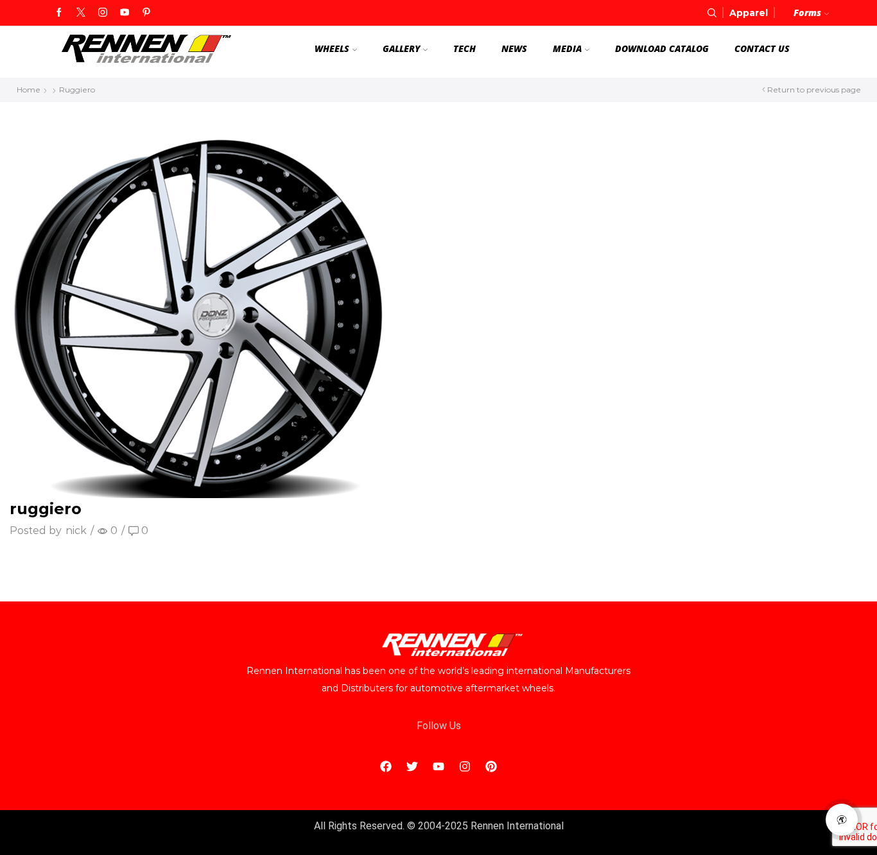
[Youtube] (124, 13)
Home (28, 89)
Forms (807, 12)
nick (76, 530)
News (514, 48)
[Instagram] (102, 13)
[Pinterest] (146, 13)
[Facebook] (59, 13)
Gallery (401, 48)
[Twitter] (80, 13)
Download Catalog (662, 48)
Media (567, 48)
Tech (464, 48)
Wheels (332, 48)
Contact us (762, 48)
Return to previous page (814, 89)
